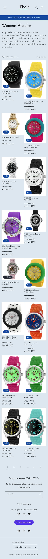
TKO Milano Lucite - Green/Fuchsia (9, 396)
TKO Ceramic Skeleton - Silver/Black (32, 235)
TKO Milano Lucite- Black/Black (9, 449)
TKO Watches (20, 554)
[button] (5, 7)
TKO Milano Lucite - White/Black (31, 199)
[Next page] (40, 467)
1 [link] (7, 467)
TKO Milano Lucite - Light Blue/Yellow (33, 102)
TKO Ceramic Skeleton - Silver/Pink (10, 283)
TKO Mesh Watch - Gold (11, 137)
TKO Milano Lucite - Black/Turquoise (31, 449)
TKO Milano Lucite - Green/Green (31, 396)
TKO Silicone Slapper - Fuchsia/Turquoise (32, 146)
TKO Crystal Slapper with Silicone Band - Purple (11, 247)
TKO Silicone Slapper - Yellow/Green (32, 291)
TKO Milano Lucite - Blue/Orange (31, 344)
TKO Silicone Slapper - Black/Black (10, 92)
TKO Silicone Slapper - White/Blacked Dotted (10, 338)
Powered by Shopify (32, 554)
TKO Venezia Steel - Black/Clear (9, 182)
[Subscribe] (40, 494)
